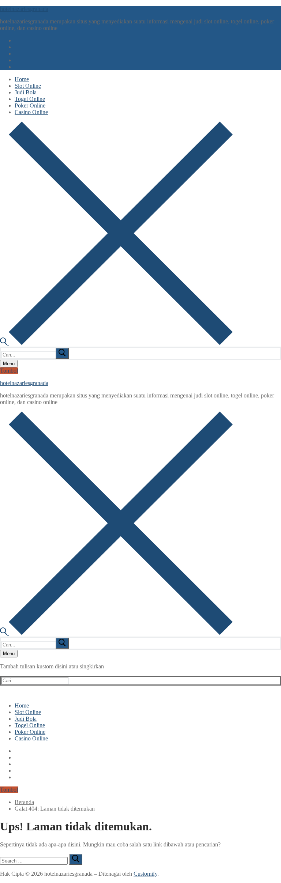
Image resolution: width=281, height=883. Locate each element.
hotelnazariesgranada (24, 9)
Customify (145, 874)
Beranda (24, 802)
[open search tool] (116, 343)
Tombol (9, 370)
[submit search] (62, 353)
